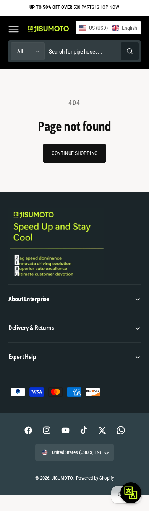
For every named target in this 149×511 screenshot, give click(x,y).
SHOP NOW (108, 7)
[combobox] (94, 51)
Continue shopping (74, 153)
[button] (13, 29)
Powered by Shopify (95, 478)
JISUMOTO (62, 478)
